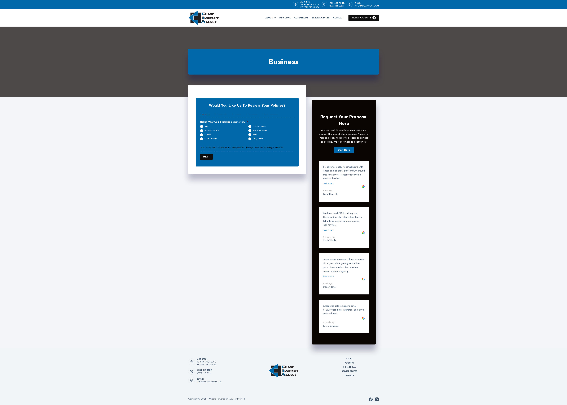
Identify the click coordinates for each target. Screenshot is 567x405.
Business (208, 134)
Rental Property (211, 138)
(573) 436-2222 (336, 5)
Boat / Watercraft (260, 130)
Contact (338, 17)
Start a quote (361, 17)
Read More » (328, 183)
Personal (285, 17)
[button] (344, 150)
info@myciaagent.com (209, 381)
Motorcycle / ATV (212, 130)
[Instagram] (377, 399)
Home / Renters (259, 126)
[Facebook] (371, 399)
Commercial (301, 17)
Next (206, 156)
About (269, 17)
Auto (206, 126)
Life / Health (258, 138)
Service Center (320, 17)
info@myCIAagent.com (367, 5)
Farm (255, 134)
